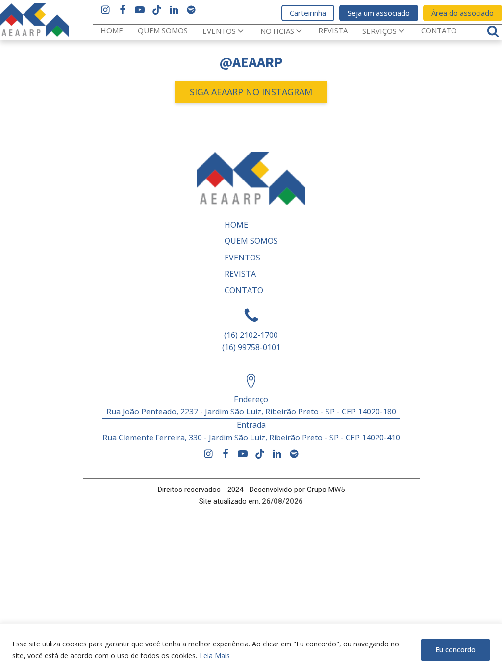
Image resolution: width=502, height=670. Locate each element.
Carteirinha (308, 13)
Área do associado (462, 13)
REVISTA (333, 30)
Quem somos (163, 30)
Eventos (219, 31)
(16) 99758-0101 (251, 347)
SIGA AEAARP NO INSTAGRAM (251, 92)
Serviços (379, 31)
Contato (439, 30)
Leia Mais (215, 655)
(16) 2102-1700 (251, 335)
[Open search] (493, 31)
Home (111, 30)
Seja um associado (379, 13)
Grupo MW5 (326, 489)
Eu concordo (455, 649)
